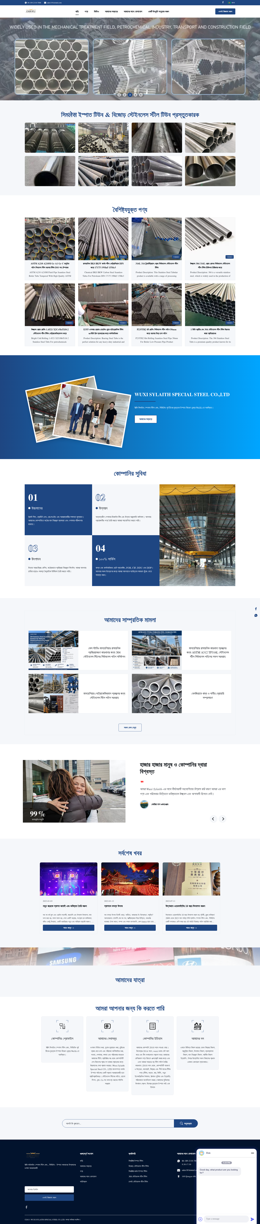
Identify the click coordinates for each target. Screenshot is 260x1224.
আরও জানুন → (68, 927)
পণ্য (86, 11)
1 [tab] (119, 95)
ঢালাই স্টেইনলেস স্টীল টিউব (138, 1181)
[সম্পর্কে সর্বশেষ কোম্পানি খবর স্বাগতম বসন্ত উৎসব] (130, 879)
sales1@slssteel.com (54, 2)
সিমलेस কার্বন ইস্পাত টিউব (138, 1171)
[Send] (252, 1219)
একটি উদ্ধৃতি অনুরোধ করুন (158, 11)
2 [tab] (124, 95)
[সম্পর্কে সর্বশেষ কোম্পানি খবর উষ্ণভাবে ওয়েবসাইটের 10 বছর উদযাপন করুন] (191, 879)
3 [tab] (130, 95)
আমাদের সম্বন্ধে (111, 11)
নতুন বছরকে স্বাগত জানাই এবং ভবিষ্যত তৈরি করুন (65, 906)
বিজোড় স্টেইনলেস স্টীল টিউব (139, 1166)
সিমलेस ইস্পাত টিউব (136, 1160)
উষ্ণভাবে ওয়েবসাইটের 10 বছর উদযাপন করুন (185, 906)
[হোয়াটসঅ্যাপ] (256, 615)
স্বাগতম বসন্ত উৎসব (113, 906)
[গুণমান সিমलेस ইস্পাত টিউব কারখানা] (130, 59)
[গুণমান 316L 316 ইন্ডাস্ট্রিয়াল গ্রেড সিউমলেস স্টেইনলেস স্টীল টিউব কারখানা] (157, 239)
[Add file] (200, 1219)
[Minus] (252, 1153)
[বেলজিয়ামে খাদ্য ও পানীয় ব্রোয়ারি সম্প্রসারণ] (157, 693)
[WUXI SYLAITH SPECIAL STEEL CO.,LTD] (31, 11)
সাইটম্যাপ (83, 1181)
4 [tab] (135, 94)
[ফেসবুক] (256, 608)
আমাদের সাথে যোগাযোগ (133, 11)
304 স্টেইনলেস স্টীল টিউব (138, 1176)
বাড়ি (77, 11)
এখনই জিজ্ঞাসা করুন (225, 11)
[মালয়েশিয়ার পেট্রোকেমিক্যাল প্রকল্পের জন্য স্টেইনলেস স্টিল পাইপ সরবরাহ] (53, 693)
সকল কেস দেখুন (130, 727)
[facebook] (26, 1207)
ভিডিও (96, 11)
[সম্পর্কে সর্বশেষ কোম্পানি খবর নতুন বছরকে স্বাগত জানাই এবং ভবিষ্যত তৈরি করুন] (68, 879)
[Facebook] (223, 2)
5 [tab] (140, 95)
